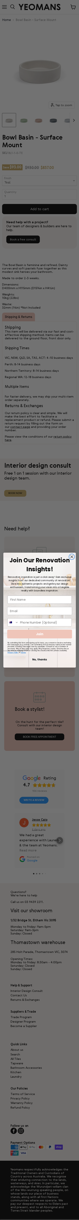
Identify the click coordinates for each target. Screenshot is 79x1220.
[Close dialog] (72, 557)
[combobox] (13, 622)
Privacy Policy (13, 652)
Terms (23, 652)
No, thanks (39, 659)
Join (39, 634)
